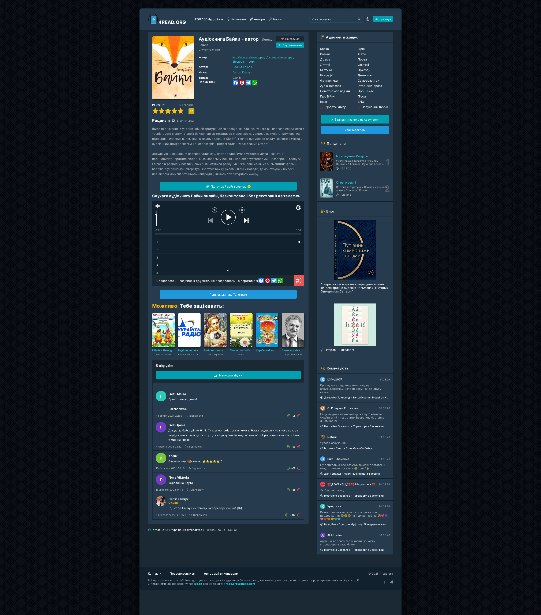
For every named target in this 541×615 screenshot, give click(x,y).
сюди (198, 583)
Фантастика (329, 80)
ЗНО (361, 101)
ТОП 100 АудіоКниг (209, 19)
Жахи (362, 54)
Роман (325, 54)
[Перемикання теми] (368, 19)
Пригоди (364, 70)
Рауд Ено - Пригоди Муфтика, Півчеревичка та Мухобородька (357, 524)
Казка (324, 49)
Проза (362, 59)
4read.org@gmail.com (239, 583)
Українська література (248, 57)
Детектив (365, 75)
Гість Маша (177, 394)
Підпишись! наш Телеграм (228, 294)
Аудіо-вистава (330, 86)
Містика (326, 70)
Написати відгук (230, 375)
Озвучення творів (374, 107)
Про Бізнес (366, 91)
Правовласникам (182, 573)
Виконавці (238, 19)
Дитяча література (279, 57)
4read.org (172, 22)
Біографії (326, 75)
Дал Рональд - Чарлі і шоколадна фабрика (352, 473)
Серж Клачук (178, 499)
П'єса (362, 96)
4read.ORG (160, 529)
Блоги (277, 19)
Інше (323, 101)
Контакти (154, 573)
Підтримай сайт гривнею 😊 (230, 186)
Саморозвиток (368, 80)
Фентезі (363, 64)
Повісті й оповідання (335, 91)
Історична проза (370, 86)
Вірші (361, 49)
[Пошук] (359, 19)
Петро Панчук (242, 72)
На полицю (292, 38)
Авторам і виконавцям (221, 573)
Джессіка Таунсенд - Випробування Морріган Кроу (357, 397)
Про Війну (327, 96)
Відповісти (196, 415)
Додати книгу (335, 107)
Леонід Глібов (242, 67)
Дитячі (325, 64)
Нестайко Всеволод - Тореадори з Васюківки (354, 426)
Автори (259, 19)
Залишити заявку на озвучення (356, 119)
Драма (325, 59)
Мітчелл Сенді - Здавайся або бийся (348, 448)
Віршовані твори (243, 61)
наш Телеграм (355, 130)
